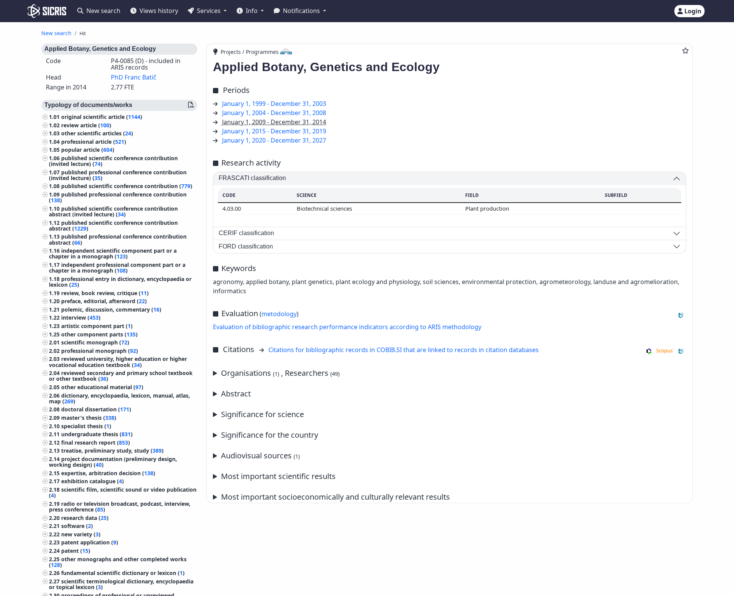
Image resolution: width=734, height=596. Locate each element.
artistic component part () (97, 326)
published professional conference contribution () (118, 197)
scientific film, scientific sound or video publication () (122, 492)
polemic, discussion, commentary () (111, 309)
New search (102, 10)
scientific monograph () (95, 342)
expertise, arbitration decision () (108, 473)
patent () (75, 550)
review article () (86, 125)
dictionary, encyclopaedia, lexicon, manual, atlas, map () (119, 398)
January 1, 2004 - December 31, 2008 (274, 113)
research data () (85, 517)
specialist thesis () (86, 426)
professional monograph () (99, 350)
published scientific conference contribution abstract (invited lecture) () (113, 211)
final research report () (95, 442)
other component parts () (99, 334)
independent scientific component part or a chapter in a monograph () (113, 253)
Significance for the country (269, 435)
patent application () (89, 542)
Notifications (301, 10)
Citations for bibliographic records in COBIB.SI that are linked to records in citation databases (403, 350)
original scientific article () (101, 116)
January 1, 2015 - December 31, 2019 (274, 131)
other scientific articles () (97, 133)
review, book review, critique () (105, 293)
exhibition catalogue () (92, 481)
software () (77, 526)
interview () (81, 318)
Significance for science (262, 414)
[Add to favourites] (685, 50)
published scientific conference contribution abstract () (113, 225)
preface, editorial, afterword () (104, 301)
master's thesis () (88, 417)
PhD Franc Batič (133, 77)
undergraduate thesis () (97, 434)
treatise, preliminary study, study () (112, 451)
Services (208, 10)
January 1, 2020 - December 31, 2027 (274, 140)
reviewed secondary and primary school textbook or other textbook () (121, 376)
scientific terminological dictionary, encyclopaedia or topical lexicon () (121, 584)
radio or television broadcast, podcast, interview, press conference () (119, 506)
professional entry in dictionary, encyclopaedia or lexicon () (120, 281)
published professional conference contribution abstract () (118, 239)
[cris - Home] (47, 11)
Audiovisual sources (260, 455)
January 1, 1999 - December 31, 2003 (274, 103)
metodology (279, 314)
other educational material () (102, 387)
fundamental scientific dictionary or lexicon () (123, 573)
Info (251, 10)
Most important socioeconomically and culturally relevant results (335, 497)
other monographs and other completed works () (118, 561)
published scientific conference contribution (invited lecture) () (113, 160)
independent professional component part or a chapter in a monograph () (117, 267)
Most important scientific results (278, 476)
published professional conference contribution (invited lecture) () (118, 175)
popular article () (87, 150)
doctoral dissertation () (96, 409)
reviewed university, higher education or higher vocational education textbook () (118, 362)
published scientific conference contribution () (126, 186)
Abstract (236, 393)
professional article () (93, 141)
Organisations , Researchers (280, 373)
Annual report (292, 476)
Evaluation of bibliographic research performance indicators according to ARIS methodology (347, 327)
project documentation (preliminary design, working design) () (113, 461)
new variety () (81, 534)
